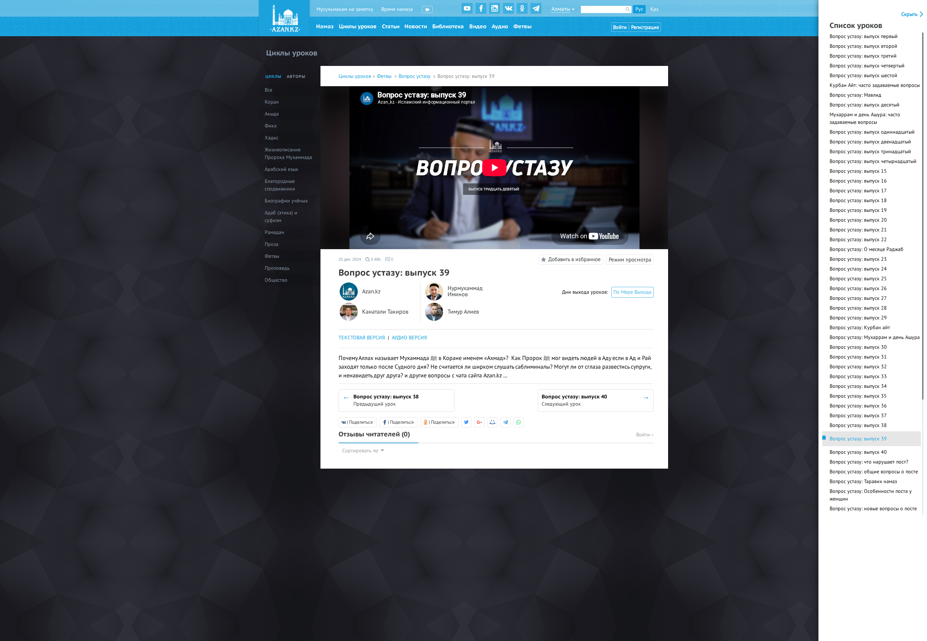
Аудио (500, 26)
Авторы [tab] (296, 76)
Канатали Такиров (385, 312)
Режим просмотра (630, 259)
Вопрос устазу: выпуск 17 (858, 191)
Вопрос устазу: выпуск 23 (858, 259)
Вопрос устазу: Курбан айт (860, 327)
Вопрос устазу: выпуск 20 (858, 220)
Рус (639, 9)
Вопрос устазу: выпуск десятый (864, 105)
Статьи (390, 26)
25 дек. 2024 (350, 259)
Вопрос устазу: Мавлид (855, 95)
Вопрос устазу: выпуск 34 (858, 386)
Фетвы (522, 26)
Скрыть (910, 14)
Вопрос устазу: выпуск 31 (858, 357)
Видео (477, 26)
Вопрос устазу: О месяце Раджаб (866, 249)
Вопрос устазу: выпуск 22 (858, 239)
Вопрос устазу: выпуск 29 (858, 318)
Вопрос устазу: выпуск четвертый (867, 66)
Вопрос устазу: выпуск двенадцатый (870, 142)
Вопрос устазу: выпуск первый (864, 36)
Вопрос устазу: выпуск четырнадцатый (873, 161)
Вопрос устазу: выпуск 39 (858, 439)
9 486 (375, 259)
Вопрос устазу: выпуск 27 (858, 298)
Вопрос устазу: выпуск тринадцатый (870, 151)
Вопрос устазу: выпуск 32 (858, 367)
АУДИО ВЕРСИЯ (409, 338)
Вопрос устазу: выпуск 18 (858, 200)
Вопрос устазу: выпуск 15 (858, 171)
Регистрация (645, 27)
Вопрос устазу (415, 76)
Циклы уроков (358, 26)
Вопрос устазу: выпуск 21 (858, 230)
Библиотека (448, 26)
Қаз (654, 9)
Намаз (325, 26)
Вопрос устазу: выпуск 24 (858, 269)
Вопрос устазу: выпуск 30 (858, 347)
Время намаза (397, 9)
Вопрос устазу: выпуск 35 (858, 396)
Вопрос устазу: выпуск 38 (858, 425)
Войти (620, 27)
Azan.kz (371, 292)
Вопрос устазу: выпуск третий (863, 56)
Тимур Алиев (463, 312)
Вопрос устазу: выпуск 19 (858, 210)
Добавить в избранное (574, 259)
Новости (415, 26)
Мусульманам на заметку (344, 9)
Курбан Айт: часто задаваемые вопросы (875, 85)
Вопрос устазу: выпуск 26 (858, 288)
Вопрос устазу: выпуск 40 (858, 452)
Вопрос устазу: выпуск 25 (858, 279)
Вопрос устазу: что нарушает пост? (869, 462)
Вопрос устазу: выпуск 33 (858, 376)
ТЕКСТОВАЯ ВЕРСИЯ (362, 338)
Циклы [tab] (273, 76)
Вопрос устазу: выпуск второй (863, 46)
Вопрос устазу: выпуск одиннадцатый (872, 132)
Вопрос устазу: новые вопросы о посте (873, 509)
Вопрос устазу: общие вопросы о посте (874, 472)
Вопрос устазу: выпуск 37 (858, 415)
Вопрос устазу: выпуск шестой (863, 75)
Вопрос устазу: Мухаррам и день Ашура (875, 337)
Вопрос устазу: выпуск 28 (858, 308)
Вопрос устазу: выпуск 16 (858, 181)
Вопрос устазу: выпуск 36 (858, 406)
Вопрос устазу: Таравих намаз (863, 481)
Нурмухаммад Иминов (465, 291)
